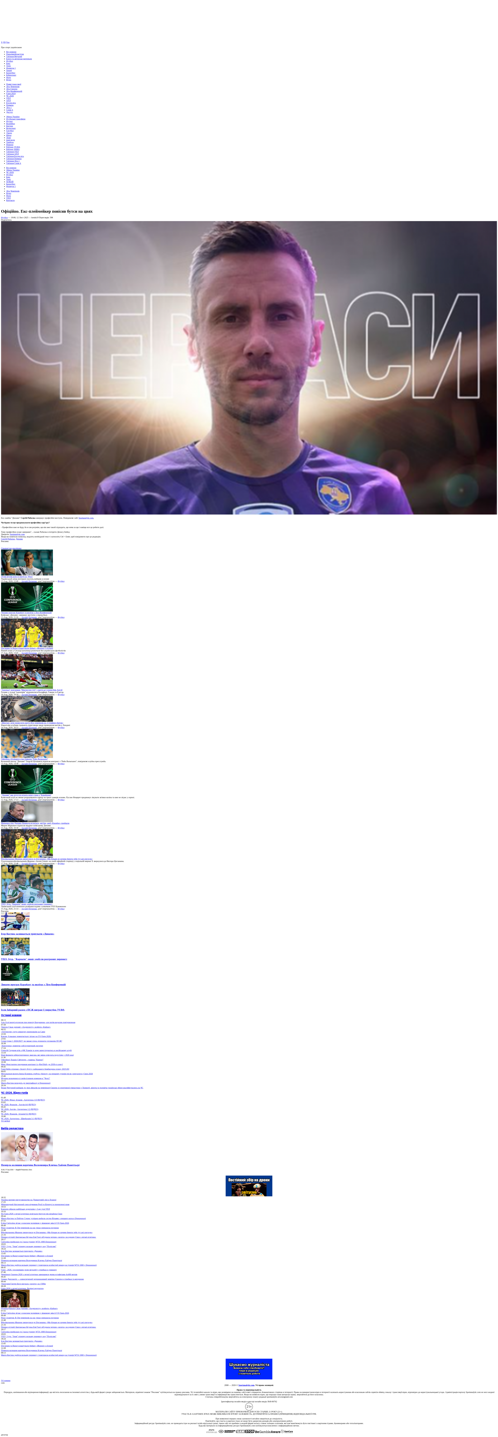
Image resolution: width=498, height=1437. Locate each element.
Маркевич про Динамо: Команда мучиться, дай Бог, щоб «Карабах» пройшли (35, 823)
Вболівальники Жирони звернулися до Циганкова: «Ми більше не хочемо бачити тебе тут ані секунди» (47, 859)
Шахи (8, 135)
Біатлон (9, 126)
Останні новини (11, 1015)
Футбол (9, 61)
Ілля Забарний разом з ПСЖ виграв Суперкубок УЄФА (32, 1009)
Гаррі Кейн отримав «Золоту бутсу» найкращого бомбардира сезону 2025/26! (35, 1069)
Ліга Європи (11, 89)
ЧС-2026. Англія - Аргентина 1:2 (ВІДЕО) (19, 1109)
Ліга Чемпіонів (12, 86)
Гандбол (10, 131)
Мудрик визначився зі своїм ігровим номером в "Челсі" (25, 1078)
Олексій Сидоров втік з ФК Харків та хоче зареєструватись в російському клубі (36, 1050)
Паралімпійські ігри (15, 54)
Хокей (9, 70)
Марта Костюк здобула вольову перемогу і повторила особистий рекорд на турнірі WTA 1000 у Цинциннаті (49, 1265)
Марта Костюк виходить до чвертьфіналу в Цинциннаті (25, 1083)
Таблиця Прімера (14, 159)
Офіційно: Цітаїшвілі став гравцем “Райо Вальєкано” (24, 759)
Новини (9, 145)
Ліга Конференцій (14, 91)
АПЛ (8, 100)
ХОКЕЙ (9, 182)
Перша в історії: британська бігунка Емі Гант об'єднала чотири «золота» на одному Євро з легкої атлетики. (48, 1237)
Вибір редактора (12, 1128)
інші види (10, 140)
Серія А (9, 110)
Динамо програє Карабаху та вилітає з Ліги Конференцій (26, 613)
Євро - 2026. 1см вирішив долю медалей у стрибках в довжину (29, 1270)
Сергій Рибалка (8, 539)
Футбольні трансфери (15, 119)
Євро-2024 (11, 93)
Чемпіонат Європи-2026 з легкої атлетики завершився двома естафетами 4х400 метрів (39, 1274)
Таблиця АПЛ (12, 154)
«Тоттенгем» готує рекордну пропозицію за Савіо (23, 1032)
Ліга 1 (9, 107)
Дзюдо (9, 133)
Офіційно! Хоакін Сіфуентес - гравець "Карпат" (22, 1060)
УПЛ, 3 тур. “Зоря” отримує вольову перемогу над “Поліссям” (28, 1246)
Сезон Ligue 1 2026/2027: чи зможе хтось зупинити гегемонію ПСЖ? (31, 1041)
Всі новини (11, 52)
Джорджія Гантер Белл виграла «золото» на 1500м (23, 1284)
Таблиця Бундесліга (15, 156)
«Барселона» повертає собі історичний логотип (22, 1046)
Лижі (8, 138)
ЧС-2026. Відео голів (14, 1092)
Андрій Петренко (29, 581)
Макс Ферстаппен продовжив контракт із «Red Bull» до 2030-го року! (32, 1064)
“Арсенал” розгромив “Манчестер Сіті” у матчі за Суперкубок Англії (31, 690)
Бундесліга (11, 103)
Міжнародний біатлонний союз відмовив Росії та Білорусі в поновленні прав (35, 1204)
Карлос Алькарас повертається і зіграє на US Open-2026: (26, 1036)
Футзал (9, 121)
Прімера (9, 105)
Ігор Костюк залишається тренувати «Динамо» (27, 933)
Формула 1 (11, 68)
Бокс (8, 63)
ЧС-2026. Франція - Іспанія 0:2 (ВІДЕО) (18, 1114)
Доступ (9, 112)
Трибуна (10, 142)
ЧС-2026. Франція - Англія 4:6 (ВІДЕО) (18, 1104)
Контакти (10, 200)
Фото (8, 77)
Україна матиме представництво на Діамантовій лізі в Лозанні (28, 1200)
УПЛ (8, 98)
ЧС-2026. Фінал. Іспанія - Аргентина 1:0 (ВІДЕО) (23, 1100)
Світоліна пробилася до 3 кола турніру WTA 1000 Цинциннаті (28, 1242)
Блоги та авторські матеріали (19, 59)
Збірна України (13, 117)
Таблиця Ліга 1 (13, 161)
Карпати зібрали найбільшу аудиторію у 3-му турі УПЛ (25, 1209)
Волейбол (10, 124)
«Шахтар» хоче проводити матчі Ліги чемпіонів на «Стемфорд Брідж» (32, 723)
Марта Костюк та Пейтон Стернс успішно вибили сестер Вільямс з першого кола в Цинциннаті (43, 1218)
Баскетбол (10, 73)
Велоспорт (11, 128)
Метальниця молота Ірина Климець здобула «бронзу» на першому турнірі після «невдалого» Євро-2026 (47, 1074)
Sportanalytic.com (17, 534)
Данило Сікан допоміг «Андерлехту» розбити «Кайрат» (26, 1027)
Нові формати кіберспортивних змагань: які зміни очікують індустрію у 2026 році (37, 1055)
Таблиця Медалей (14, 56)
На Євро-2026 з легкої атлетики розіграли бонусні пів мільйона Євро (31, 1214)
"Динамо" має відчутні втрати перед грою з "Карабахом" (26, 795)
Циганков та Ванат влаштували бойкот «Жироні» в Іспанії (27, 648)
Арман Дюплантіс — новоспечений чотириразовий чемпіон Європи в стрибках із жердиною (42, 1279)
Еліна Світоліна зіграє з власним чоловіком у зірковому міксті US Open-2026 (35, 1223)
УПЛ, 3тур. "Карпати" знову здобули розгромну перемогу (26, 904)
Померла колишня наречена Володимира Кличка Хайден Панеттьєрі (40, 1165)
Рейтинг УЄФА (13, 147)
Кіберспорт (11, 75)
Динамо (19, 539)
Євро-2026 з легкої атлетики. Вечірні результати (22, 1288)
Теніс (8, 66)
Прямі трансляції (13, 84)
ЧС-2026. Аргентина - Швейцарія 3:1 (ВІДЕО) (21, 1118)
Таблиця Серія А (13, 163)
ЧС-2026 (10, 96)
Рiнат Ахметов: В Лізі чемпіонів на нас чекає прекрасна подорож (30, 1228)
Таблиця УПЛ (12, 152)
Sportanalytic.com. (86, 518)
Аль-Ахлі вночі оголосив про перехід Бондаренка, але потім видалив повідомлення (38, 1022)
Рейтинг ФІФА (13, 149)
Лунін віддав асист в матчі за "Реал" (17, 576)
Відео (8, 80)
